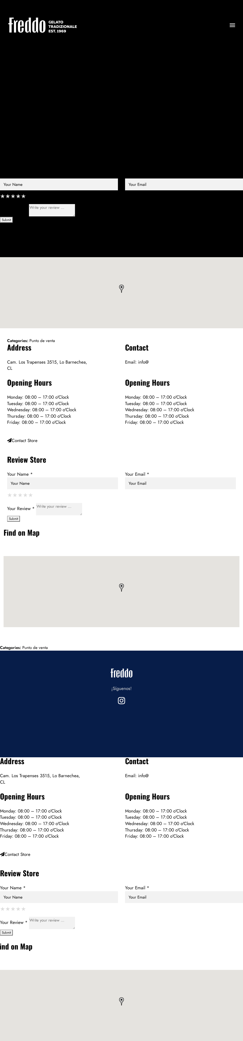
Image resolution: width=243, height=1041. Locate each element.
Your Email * (137, 175)
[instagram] (121, 701)
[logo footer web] (121, 667)
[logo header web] (42, 17)
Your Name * (13, 175)
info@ (143, 63)
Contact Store (17, 142)
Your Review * (14, 209)
